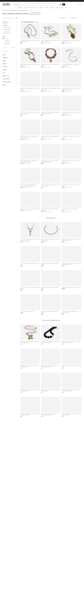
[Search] (16, 18)
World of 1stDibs (59, 7)
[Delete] (34, 22)
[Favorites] (78, 4)
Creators (7, 10)
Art (37, 7)
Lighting (33, 7)
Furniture (27, 7)
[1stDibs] (6, 4)
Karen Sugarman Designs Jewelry (23, 10)
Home (3, 10)
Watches (47, 7)
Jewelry (41, 7)
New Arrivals (20, 7)
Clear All (36, 22)
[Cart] (80, 4)
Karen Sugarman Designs (13, 10)
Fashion (52, 7)
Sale (66, 7)
